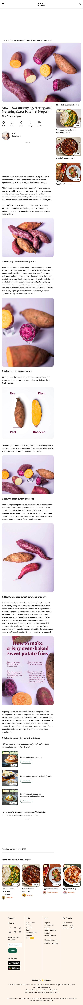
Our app (29, 935)
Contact (47, 933)
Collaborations (31, 933)
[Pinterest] (15, 932)
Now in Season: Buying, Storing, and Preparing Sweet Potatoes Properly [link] (32, 40)
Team (28, 930)
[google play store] (15, 968)
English (55, 943)
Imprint (47, 923)
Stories (5, 40)
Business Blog (68, 925)
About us (29, 927)
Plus (29, 938)
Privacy (46, 928)
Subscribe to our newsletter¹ (14, 938)
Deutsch (47, 943)
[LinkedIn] (20, 932)
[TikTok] (20, 928)
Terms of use (49, 925)
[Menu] (3, 4)
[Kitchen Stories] (41, 4)
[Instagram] (15, 928)
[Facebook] (9, 928)
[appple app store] (15, 963)
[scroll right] (81, 875)
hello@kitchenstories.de (41, 987)
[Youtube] (9, 932)
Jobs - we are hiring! (30, 924)
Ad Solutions (67, 923)
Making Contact (68, 928)
